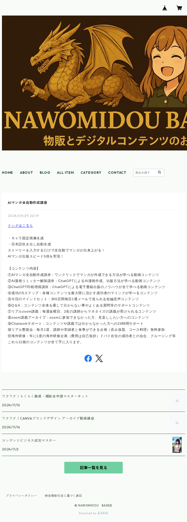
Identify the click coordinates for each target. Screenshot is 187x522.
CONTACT (117, 172)
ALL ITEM (65, 172)
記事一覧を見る (93, 467)
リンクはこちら (20, 226)
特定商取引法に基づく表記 (63, 495)
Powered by (88, 513)
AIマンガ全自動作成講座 (27, 202)
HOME (7, 172)
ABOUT (26, 172)
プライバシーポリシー (21, 495)
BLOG (45, 172)
